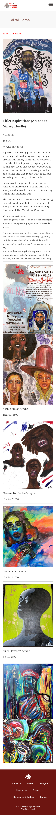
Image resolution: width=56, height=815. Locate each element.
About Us (16, 783)
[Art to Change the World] (8, 7)
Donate (43, 797)
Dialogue (43, 783)
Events (30, 783)
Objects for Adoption (23, 797)
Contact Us (38, 790)
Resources (21, 790)
